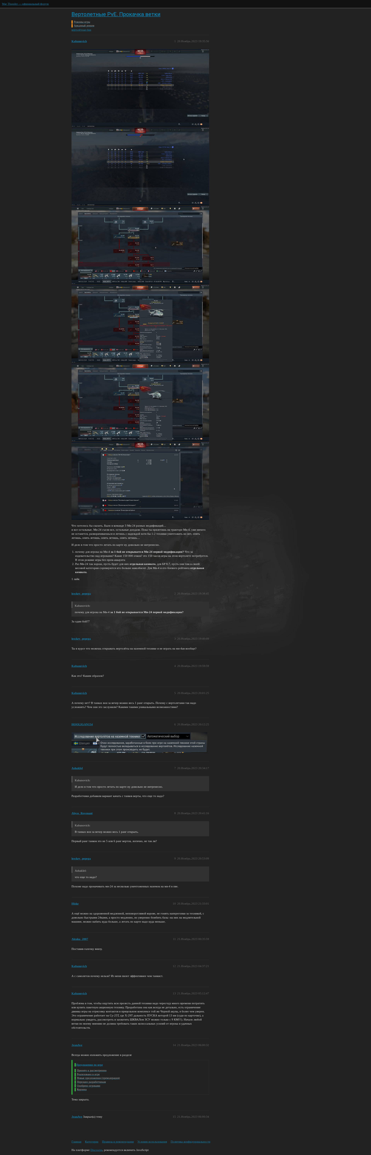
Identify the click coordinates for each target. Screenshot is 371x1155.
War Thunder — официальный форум (25, 3)
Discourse (96, 1150)
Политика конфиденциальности (190, 1141)
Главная (76, 1141)
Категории (91, 1141)
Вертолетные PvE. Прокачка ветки (115, 14)
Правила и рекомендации (118, 1141)
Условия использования (152, 1141)
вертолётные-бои (81, 29)
